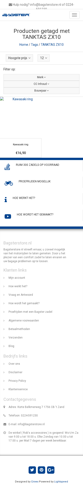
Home (23, 44)
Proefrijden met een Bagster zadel (30, 311)
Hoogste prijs (17, 58)
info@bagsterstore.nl (31, 424)
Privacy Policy (17, 380)
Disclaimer (15, 372)
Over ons (14, 363)
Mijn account (17, 277)
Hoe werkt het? (18, 286)
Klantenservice (18, 389)
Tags (34, 44)
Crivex (34, 481)
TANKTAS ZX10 (52, 44)
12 (42, 58)
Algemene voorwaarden (24, 320)
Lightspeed (61, 481)
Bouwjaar (40, 90)
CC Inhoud (40, 84)
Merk (40, 77)
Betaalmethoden (19, 329)
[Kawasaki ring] (21, 127)
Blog (11, 346)
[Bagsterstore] (15, 15)
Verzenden (16, 337)
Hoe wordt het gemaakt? (24, 303)
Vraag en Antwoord (21, 294)
